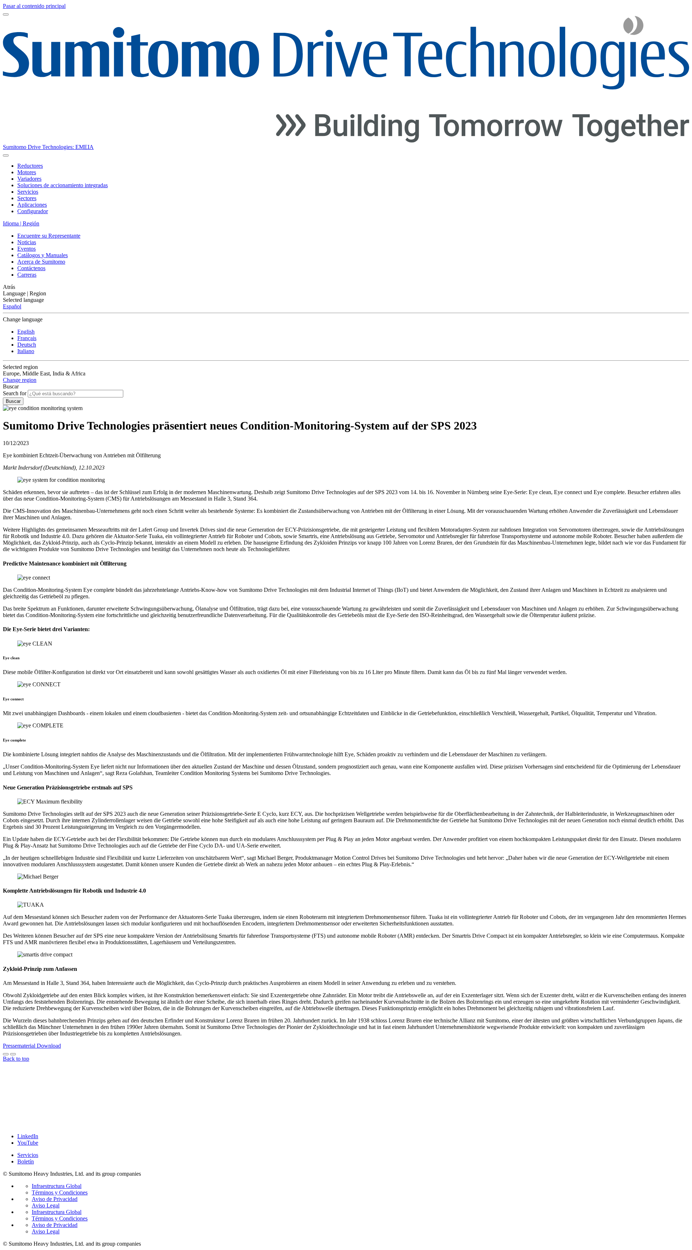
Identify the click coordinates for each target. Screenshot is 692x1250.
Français (26, 338)
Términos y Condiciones (60, 1192)
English (26, 332)
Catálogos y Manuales (42, 255)
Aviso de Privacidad (54, 1199)
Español (12, 306)
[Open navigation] (6, 14)
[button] (346, 287)
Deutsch (26, 345)
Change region (19, 380)
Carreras (26, 275)
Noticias (26, 242)
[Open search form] (6, 155)
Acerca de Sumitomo (41, 262)
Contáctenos (31, 268)
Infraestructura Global (56, 1186)
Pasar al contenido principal (34, 6)
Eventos (26, 249)
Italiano (25, 351)
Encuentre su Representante (48, 236)
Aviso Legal (45, 1205)
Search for (14, 393)
